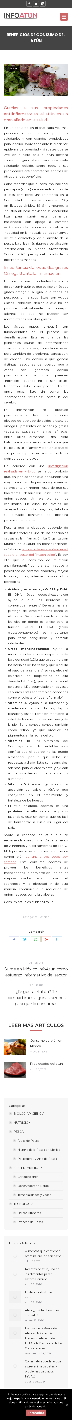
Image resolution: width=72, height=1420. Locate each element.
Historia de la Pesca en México (39, 1150)
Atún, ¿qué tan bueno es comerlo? (42, 1312)
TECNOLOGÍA (23, 1204)
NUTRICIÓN (22, 1122)
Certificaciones (28, 1177)
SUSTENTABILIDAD (28, 1168)
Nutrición (13, 68)
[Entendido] (67, 1405)
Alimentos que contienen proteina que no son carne (43, 1253)
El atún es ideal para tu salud (40, 1294)
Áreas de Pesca (28, 1141)
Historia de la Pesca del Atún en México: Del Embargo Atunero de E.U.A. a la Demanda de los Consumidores (43, 1338)
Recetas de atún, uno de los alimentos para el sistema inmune (42, 1274)
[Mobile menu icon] (64, 17)
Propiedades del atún (46, 1064)
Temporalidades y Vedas (34, 1195)
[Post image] (15, 1047)
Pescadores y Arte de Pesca (37, 1159)
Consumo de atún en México (46, 1043)
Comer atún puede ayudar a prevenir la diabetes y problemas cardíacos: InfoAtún (43, 1369)
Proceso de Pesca (30, 1222)
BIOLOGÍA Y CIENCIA (29, 1113)
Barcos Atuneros (29, 1213)
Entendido (36, 1413)
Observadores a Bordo (33, 1186)
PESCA (19, 1132)
